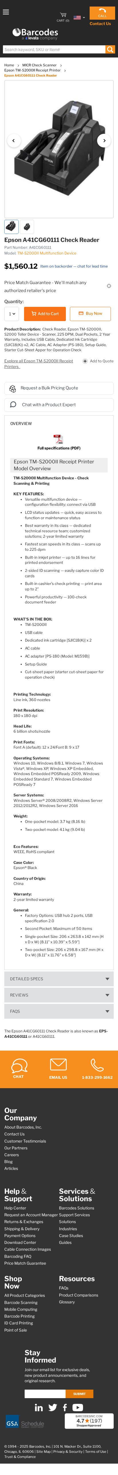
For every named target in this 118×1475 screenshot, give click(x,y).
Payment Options (20, 1235)
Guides (65, 1242)
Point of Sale (15, 1330)
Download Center (20, 1242)
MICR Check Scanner (40, 65)
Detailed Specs (26, 979)
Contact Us (100, 23)
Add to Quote (102, 361)
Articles (11, 1168)
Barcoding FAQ (17, 1256)
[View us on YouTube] (77, 1410)
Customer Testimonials (25, 1141)
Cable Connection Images (27, 1249)
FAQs (15, 1011)
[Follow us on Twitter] (52, 1410)
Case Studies (71, 1235)
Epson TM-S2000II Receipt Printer (33, 70)
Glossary (67, 1302)
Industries (68, 1229)
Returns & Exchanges (23, 1221)
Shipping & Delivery (22, 1229)
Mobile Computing (20, 1309)
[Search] (110, 49)
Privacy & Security (67, 1452)
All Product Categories (24, 1295)
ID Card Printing (18, 1323)
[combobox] (59, 49)
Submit (79, 1394)
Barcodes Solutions (76, 1208)
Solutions (67, 1221)
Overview (21, 423)
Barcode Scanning (21, 1302)
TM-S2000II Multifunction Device (46, 253)
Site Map (43, 1452)
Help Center (15, 1208)
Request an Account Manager (31, 1215)
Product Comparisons (78, 1295)
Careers (11, 1155)
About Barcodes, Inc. (23, 1127)
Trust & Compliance (20, 1457)
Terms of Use (95, 1452)
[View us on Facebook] (65, 1410)
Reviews (19, 995)
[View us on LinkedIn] (39, 1410)
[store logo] (35, 34)
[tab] (59, 420)
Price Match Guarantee (25, 1263)
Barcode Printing (19, 1316)
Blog (8, 1161)
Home (9, 65)
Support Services (74, 1215)
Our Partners (15, 1148)
